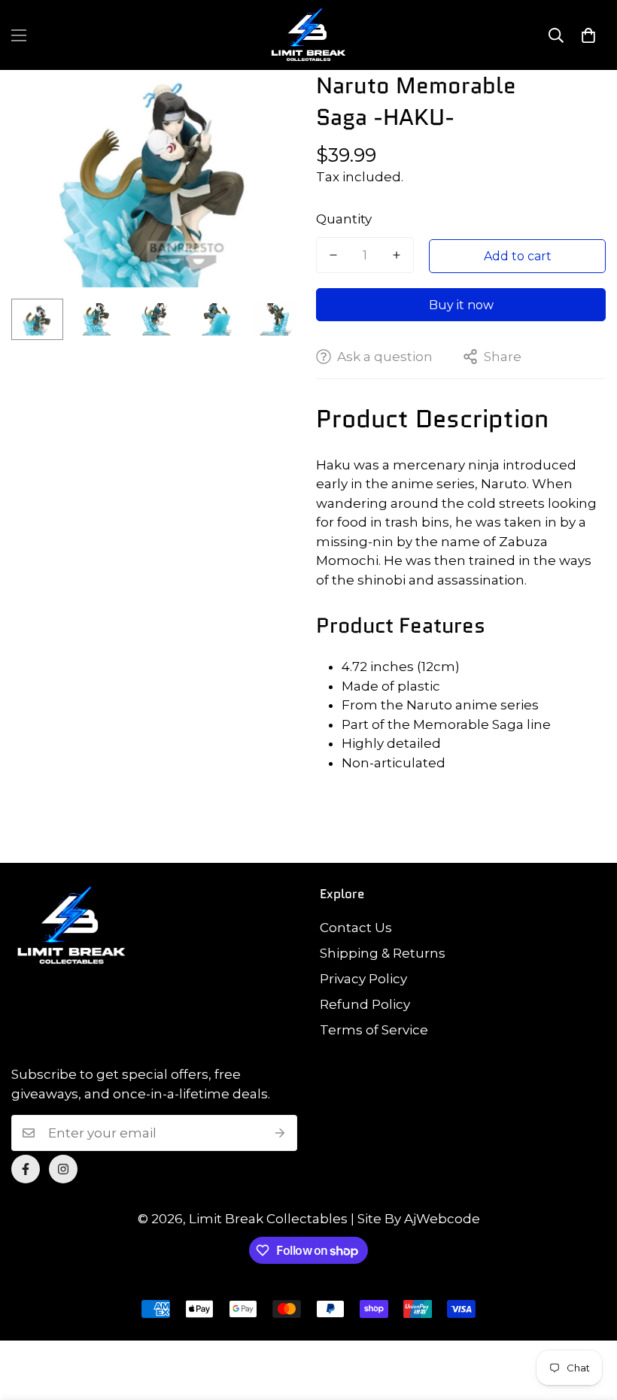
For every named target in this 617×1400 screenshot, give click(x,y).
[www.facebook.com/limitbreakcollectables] (25, 1169)
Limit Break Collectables (268, 1218)
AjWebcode (442, 1218)
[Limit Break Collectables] (308, 35)
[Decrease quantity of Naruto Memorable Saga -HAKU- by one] (333, 255)
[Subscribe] (280, 1133)
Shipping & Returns (382, 953)
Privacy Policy (363, 978)
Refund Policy (365, 1004)
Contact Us (356, 927)
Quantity (344, 218)
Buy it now (461, 305)
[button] (588, 35)
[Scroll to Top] (587, 1318)
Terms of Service (374, 1029)
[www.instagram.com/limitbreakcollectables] (63, 1169)
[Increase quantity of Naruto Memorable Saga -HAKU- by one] (396, 255)
